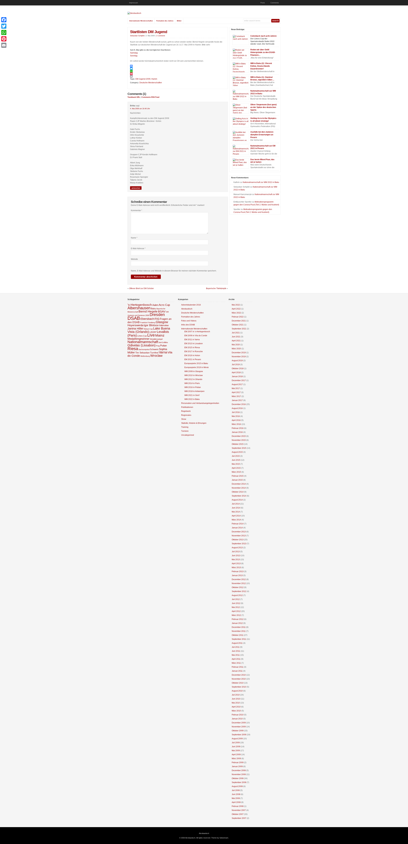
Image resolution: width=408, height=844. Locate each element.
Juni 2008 (236, 794)
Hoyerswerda (135, 325)
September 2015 (239, 448)
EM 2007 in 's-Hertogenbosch (197, 331)
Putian (163, 345)
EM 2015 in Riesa (192, 347)
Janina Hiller (135, 328)
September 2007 (239, 818)
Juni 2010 (236, 699)
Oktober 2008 (238, 778)
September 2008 (239, 782)
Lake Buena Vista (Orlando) (148, 330)
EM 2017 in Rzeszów (193, 351)
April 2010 (236, 707)
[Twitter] (177, 68)
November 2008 (239, 774)
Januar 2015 (237, 480)
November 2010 (239, 679)
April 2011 (236, 659)
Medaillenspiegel (156, 339)
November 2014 (239, 488)
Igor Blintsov (151, 325)
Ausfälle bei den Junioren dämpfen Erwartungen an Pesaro (261, 134)
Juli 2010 (236, 695)
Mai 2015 (236, 464)
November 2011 (239, 631)
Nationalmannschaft (142, 342)
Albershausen (138, 308)
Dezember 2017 (239, 380)
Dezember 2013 (239, 532)
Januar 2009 (237, 766)
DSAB (133, 318)
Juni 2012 (236, 603)
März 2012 (236, 615)
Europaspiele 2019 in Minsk (196, 367)
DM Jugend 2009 (142, 79)
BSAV (161, 311)
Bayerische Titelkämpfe (216, 288)
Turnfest (154, 352)
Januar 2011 (237, 671)
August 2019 (237, 360)
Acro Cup (164, 304)
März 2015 (236, 472)
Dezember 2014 (239, 484)
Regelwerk (186, 411)
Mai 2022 (236, 305)
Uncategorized (187, 435)
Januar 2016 (237, 432)
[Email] (177, 76)
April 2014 (236, 516)
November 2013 (239, 536)
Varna (163, 352)
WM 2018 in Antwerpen (194, 391)
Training (184, 427)
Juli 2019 (236, 364)
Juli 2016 (236, 412)
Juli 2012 (236, 599)
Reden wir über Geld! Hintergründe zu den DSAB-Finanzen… (262, 52)
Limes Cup (142, 336)
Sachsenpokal (143, 349)
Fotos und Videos (188, 321)
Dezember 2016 (239, 404)
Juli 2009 (236, 742)
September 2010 (239, 687)
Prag (158, 346)
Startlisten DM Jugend (148, 32)
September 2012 (239, 591)
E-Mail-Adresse (138, 248)
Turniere (185, 431)
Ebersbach (147, 318)
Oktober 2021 (238, 325)
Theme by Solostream (219, 838)
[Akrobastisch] (134, 13)
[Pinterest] (177, 73)
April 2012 (236, 611)
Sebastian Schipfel (137, 36)
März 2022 (236, 313)
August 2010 (237, 691)
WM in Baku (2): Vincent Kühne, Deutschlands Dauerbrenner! (261, 66)
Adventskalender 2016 (191, 305)
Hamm (154, 79)
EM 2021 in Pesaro (192, 359)
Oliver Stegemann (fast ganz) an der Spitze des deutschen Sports (263, 107)
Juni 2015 (236, 460)
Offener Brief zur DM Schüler (141, 288)
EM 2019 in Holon (192, 355)
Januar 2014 (237, 528)
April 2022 (236, 309)
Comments (274, 3)
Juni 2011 (236, 651)
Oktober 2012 (238, 587)
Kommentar (136, 210)
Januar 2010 (237, 719)
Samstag (134, 53)
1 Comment (160, 36)
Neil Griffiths (163, 342)
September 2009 (239, 735)
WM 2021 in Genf (191, 395)
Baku (153, 308)
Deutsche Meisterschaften (150, 83)
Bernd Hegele (147, 311)
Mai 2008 (236, 798)
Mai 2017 (236, 388)
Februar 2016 (238, 428)
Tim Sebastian (142, 352)
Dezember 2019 (239, 352)
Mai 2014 (236, 512)
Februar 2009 (238, 762)
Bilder (179, 21)
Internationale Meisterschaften (141, 21)
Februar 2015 (238, 476)
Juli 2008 (236, 790)
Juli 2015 (236, 456)
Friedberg (151, 322)
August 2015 (237, 452)
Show (183, 419)
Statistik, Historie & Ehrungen (193, 423)
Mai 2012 (236, 607)
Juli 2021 (236, 333)
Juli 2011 (236, 647)
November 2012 (239, 583)
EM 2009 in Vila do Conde (195, 335)
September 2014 (239, 496)
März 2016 (236, 424)
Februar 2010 (238, 715)
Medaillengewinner (138, 338)
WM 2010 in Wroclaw (193, 375)
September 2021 (239, 329)
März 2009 (236, 758)
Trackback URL (133, 97)
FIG (157, 318)
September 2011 (239, 639)
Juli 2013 (236, 551)
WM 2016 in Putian (192, 387)
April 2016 (236, 420)
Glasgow (162, 322)
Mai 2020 (236, 345)
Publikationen (187, 407)
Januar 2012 (237, 623)
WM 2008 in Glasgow (193, 371)
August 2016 (237, 408)
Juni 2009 (236, 746)
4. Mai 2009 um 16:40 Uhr (140, 109)
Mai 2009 (236, 750)
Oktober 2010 (238, 683)
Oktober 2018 (238, 368)
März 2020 (236, 349)
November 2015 (239, 440)
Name (134, 238)
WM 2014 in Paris (192, 383)
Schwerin (154, 349)
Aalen (155, 305)
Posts (262, 3)
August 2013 (237, 547)
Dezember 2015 (239, 436)
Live (151, 335)
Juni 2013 (236, 555)
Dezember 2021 (239, 321)
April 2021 (236, 341)
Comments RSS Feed (150, 97)
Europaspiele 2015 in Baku (196, 363)
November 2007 (239, 810)
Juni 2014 (236, 508)
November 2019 (239, 356)
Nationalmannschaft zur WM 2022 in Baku (261, 182)
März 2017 (236, 396)
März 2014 (236, 520)
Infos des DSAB (188, 325)
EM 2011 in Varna (192, 339)
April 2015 (236, 468)
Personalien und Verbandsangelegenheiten (200, 403)
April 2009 (236, 754)
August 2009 (237, 739)
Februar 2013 (238, 571)
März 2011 (236, 663)
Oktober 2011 (237, 635)
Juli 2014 (236, 504)
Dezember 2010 (239, 675)
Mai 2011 (236, 655)
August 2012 (237, 595)
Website (134, 259)
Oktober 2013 (238, 540)
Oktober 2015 (238, 444)
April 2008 (236, 802)
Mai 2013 (236, 559)
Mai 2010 (236, 703)
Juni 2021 (236, 337)
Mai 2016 (236, 416)
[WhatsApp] (177, 71)
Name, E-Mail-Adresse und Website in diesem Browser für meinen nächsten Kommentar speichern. (174, 271)
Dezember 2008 (239, 770)
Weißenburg (145, 356)
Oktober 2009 (238, 731)
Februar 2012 (238, 619)
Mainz (159, 335)
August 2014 (237, 500)
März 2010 (236, 711)
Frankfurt (143, 322)
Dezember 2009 (239, 723)
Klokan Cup (148, 329)
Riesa (132, 348)
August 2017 (237, 384)
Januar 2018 (237, 376)
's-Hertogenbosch (139, 304)
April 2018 (236, 372)
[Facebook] (177, 66)
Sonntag (133, 56)
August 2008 (237, 786)
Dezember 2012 (239, 579)
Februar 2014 (238, 524)
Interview (164, 325)
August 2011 (237, 643)
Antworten (135, 188)
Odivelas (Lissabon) (141, 345)
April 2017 (236, 392)
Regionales (186, 415)
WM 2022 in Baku (192, 399)
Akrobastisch (186, 309)
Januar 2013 (237, 575)
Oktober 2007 (238, 814)
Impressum (133, 3)
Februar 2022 (238, 317)
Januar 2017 (237, 400)
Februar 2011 (237, 667)
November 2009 (239, 727)
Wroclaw (156, 355)
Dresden (157, 314)
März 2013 (236, 567)
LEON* (152, 332)
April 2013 (236, 563)
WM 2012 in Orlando (193, 379)
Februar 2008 (238, 806)
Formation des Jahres (164, 21)
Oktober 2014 (238, 492)
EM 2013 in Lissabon (193, 343)
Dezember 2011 (239, 627)
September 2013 (239, 544)
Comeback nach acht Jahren (263, 36)
